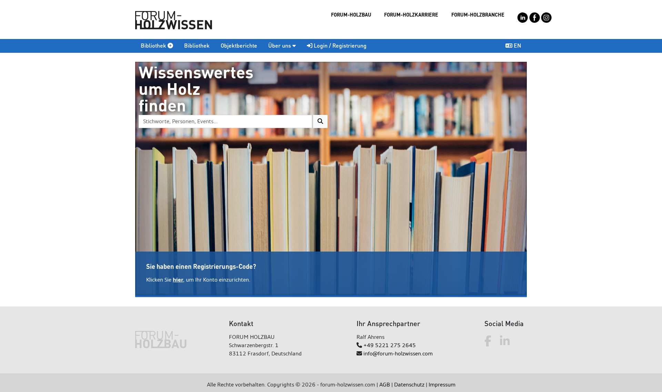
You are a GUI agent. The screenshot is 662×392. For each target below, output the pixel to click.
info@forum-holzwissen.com (398, 353)
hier (178, 280)
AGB (384, 385)
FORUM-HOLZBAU (351, 14)
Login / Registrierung (339, 45)
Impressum (442, 385)
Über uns (280, 45)
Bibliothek (154, 45)
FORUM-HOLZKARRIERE (411, 14)
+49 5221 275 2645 (389, 345)
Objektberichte (239, 45)
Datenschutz (409, 385)
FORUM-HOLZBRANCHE (477, 14)
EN (516, 45)
